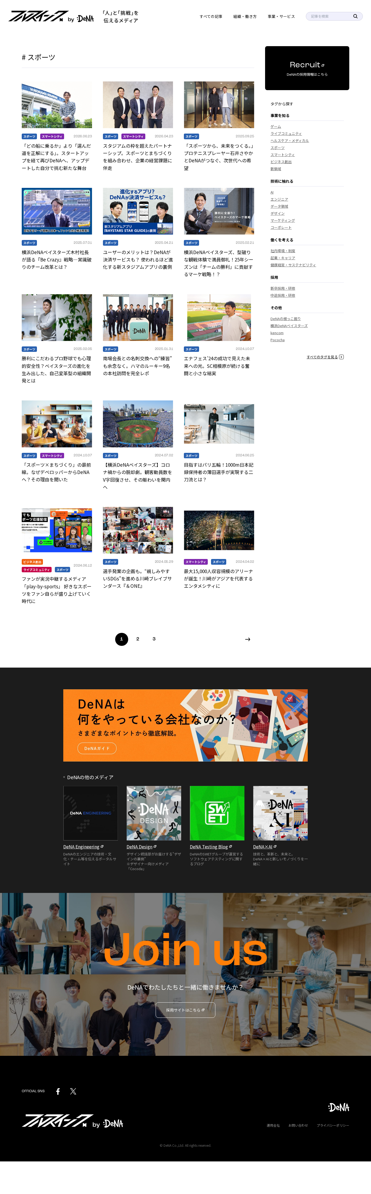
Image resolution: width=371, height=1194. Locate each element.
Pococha (278, 339)
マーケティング (283, 220)
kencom (277, 332)
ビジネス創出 (32, 562)
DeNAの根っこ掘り (286, 318)
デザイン (278, 213)
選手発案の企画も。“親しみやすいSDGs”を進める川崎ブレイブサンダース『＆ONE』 (137, 578)
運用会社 (273, 1125)
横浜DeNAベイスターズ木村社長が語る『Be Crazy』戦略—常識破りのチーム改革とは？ (57, 259)
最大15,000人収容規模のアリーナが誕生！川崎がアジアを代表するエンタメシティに (218, 578)
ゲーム (276, 126)
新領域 (276, 168)
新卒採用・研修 (283, 288)
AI (272, 192)
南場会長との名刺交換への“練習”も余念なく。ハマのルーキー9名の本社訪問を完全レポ (137, 365)
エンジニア (279, 199)
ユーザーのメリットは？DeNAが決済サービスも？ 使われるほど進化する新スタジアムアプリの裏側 (138, 259)
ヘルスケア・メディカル (290, 140)
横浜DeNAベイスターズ (289, 325)
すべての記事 (211, 16)
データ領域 (279, 206)
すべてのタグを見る (322, 356)
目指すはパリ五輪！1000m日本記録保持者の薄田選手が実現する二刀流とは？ (218, 472)
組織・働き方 (245, 16)
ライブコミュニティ (36, 569)
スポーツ (29, 136)
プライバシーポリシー (333, 1125)
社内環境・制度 (283, 250)
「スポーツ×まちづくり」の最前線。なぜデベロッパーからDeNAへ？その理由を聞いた (56, 472)
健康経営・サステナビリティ (293, 264)
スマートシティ (52, 136)
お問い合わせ (298, 1125)
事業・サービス (281, 16)
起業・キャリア (283, 257)
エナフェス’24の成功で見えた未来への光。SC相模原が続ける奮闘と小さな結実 (217, 365)
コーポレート (281, 227)
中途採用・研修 (283, 295)
